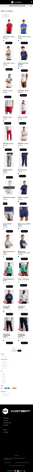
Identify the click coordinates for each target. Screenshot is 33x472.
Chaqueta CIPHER (6, 307)
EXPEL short (7, 117)
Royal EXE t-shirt (24, 37)
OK (20, 350)
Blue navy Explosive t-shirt (24, 252)
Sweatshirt (6, 365)
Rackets (6, 418)
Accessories (7, 422)
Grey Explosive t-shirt (9, 252)
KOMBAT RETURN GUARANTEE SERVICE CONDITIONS (14, 459)
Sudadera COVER (21, 307)
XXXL (4, 382)
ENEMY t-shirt (23, 143)
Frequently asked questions (22, 462)
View (5, 203)
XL (4, 379)
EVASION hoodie (9, 197)
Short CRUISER (23, 279)
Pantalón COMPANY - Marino (22, 336)
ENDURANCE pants (8, 170)
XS (4, 373)
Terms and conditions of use (17, 465)
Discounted (6, 394)
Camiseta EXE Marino (23, 63)
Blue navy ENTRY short (24, 224)
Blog (4, 429)
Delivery (17, 455)
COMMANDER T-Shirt (9, 279)
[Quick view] (9, 194)
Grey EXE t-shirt (9, 63)
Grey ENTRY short (7, 224)
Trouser (5, 368)
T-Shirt (5, 366)
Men (4, 356)
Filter (5, 15)
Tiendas (6, 425)
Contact (6, 432)
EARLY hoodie (23, 197)
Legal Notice (7, 462)
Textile (5, 420)
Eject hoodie (22, 117)
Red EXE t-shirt (9, 37)
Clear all (14, 350)
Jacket (5, 361)
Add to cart (8, 43)
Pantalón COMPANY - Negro (7, 336)
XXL (4, 381)
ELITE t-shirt (8, 91)
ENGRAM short (23, 91)
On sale (5, 395)
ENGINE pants (8, 143)
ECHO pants (22, 170)
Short (5, 363)
